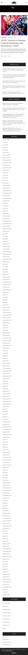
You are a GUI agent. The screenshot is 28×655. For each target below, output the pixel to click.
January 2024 (6, 218)
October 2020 (6, 317)
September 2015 (7, 465)
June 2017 (5, 411)
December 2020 (7, 312)
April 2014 (5, 508)
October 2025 (6, 165)
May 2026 (5, 147)
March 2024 (6, 213)
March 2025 (6, 183)
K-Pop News (4, 37)
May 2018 (5, 386)
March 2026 (6, 152)
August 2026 (6, 139)
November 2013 (7, 521)
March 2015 (6, 480)
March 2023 (6, 244)
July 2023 (5, 233)
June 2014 (5, 503)
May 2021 (5, 300)
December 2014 (7, 488)
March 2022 (6, 274)
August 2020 (6, 322)
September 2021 (7, 289)
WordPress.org (6, 644)
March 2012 (6, 571)
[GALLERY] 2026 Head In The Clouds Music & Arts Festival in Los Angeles (14, 81)
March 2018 (6, 391)
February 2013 (6, 543)
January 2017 (6, 424)
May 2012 (5, 566)
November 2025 (7, 162)
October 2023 (6, 226)
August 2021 (6, 292)
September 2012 (7, 556)
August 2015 (6, 467)
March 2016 (6, 449)
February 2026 (6, 155)
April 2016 (5, 447)
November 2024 (7, 193)
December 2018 (7, 368)
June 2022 (5, 267)
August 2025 (6, 170)
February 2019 (6, 363)
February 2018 (6, 394)
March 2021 (6, 305)
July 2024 (5, 203)
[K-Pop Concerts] (14, 2)
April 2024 (5, 211)
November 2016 (7, 429)
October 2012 (6, 554)
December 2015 (7, 457)
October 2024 (6, 195)
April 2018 (5, 388)
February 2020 (6, 333)
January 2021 (6, 310)
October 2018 (6, 373)
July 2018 (5, 381)
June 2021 (5, 297)
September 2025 (7, 167)
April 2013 (5, 538)
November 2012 (7, 551)
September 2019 (7, 345)
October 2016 (6, 432)
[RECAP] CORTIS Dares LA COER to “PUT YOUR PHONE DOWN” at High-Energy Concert (14, 70)
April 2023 (5, 241)
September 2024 (7, 198)
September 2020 (7, 320)
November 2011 (7, 582)
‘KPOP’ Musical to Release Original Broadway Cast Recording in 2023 (13, 43)
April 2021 (5, 302)
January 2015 (6, 485)
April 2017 (5, 416)
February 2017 (6, 422)
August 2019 (6, 348)
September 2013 (7, 526)
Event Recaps (6, 603)
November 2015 (7, 460)
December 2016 (7, 427)
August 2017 (6, 406)
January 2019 (6, 366)
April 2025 (5, 180)
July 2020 (5, 325)
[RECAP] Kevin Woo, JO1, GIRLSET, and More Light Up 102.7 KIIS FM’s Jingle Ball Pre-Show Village (13, 130)
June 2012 (5, 564)
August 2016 (6, 437)
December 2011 (7, 579)
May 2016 (5, 444)
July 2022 (5, 264)
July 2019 (5, 350)
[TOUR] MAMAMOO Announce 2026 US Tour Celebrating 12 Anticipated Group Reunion (13, 116)
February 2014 (6, 513)
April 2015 (5, 477)
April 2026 (5, 150)
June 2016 (5, 442)
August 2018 (6, 378)
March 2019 (6, 361)
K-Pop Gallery (6, 619)
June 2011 (5, 592)
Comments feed (7, 642)
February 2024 (6, 216)
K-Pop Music (6, 622)
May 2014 (5, 505)
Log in (4, 637)
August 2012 (6, 559)
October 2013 (6, 523)
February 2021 (6, 307)
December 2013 (7, 518)
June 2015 (5, 472)
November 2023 (7, 223)
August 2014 (6, 498)
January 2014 (6, 516)
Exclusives (5, 606)
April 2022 (5, 272)
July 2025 (5, 173)
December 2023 (7, 221)
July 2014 (5, 500)
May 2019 (5, 355)
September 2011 (7, 587)
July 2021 (5, 294)
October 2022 (6, 256)
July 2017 (5, 409)
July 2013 (5, 531)
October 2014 (6, 493)
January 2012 (6, 577)
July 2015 (5, 470)
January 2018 (6, 396)
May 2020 (5, 330)
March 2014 (6, 510)
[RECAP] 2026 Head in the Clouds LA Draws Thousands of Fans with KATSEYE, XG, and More (14, 87)
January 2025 (6, 188)
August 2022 (6, 261)
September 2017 (7, 404)
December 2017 (7, 399)
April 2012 (5, 569)
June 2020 (5, 328)
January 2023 (6, 249)
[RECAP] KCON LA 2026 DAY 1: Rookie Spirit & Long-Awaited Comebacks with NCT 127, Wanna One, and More (14, 76)
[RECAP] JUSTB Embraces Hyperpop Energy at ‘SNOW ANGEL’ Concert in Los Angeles (14, 110)
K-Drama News (7, 612)
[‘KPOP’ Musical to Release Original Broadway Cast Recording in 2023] (14, 25)
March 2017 (6, 419)
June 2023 (5, 236)
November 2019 (7, 340)
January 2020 (6, 335)
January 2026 (6, 157)
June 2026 (5, 145)
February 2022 (6, 277)
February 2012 (6, 574)
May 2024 (5, 208)
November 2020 (7, 315)
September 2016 (7, 434)
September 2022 (7, 259)
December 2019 (7, 338)
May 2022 (5, 269)
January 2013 (6, 546)
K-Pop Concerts (7, 616)
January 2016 (6, 455)
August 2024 (6, 200)
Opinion (5, 628)
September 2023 (7, 228)
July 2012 (5, 561)
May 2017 (5, 414)
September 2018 (7, 376)
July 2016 (5, 439)
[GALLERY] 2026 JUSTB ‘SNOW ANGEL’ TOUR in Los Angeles (13, 104)
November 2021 (7, 284)
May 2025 (5, 178)
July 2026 (5, 142)
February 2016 (6, 452)
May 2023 (5, 239)
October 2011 (6, 584)
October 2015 (6, 462)
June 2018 (5, 383)
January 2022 (6, 279)
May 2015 (5, 475)
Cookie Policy (9, 650)
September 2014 (7, 495)
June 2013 (5, 533)
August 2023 (6, 231)
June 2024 (5, 206)
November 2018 (7, 371)
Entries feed (6, 639)
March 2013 (6, 541)
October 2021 (6, 287)
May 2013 (5, 536)
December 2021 (7, 282)
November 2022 (7, 254)
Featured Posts (7, 609)
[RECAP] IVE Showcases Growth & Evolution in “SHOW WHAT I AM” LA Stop (13, 92)
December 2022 (7, 251)
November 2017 (7, 401)
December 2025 (7, 160)
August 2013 (6, 528)
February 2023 (6, 246)
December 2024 (7, 190)
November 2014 (7, 490)
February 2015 (6, 482)
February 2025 (6, 185)
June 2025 (5, 175)
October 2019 (6, 343)
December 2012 (7, 549)
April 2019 (5, 358)
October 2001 (6, 594)
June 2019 (5, 353)
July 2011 (5, 589)
